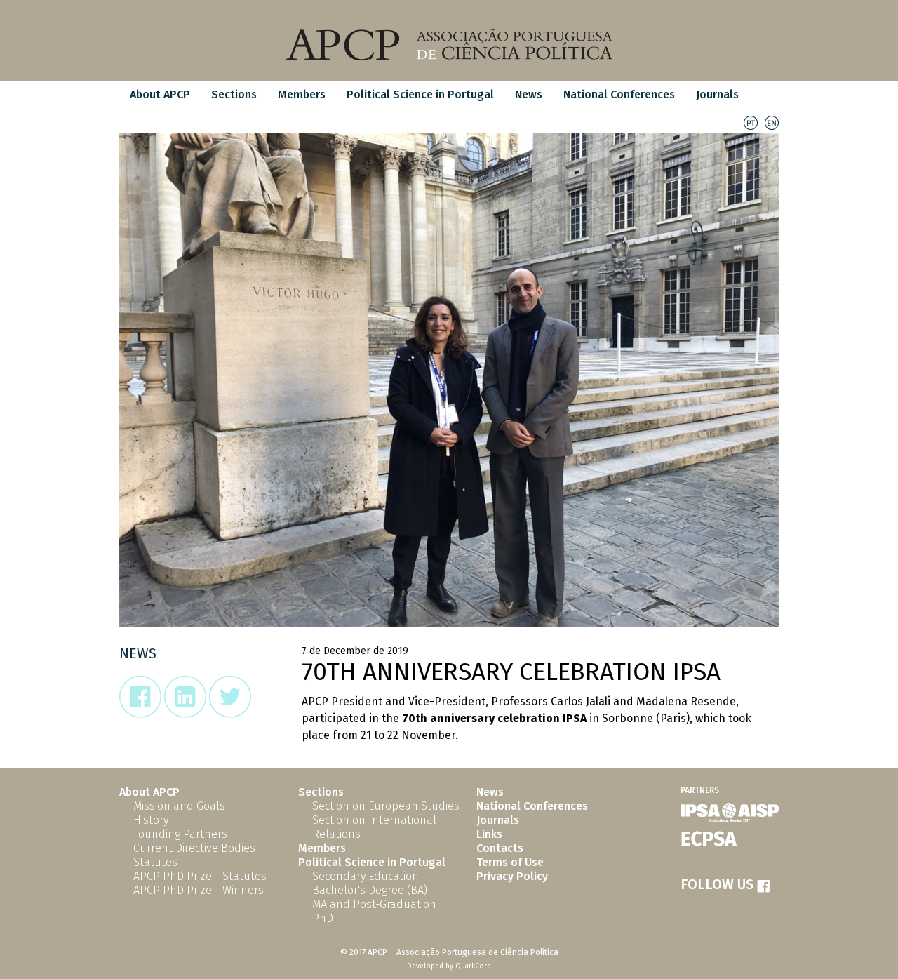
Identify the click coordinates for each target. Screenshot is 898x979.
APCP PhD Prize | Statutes (200, 876)
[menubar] (434, 95)
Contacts (499, 848)
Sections (321, 792)
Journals (717, 94)
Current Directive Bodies (194, 848)
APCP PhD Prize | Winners (198, 890)
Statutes (155, 862)
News (528, 94)
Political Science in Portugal (420, 94)
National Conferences (619, 94)
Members (302, 94)
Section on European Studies (386, 806)
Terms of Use (510, 862)
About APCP (160, 94)
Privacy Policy (512, 876)
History (150, 820)
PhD (322, 918)
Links (489, 834)
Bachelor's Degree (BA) (369, 890)
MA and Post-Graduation (374, 904)
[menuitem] (160, 95)
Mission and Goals (179, 806)
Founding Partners (180, 834)
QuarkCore (473, 966)
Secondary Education (365, 876)
